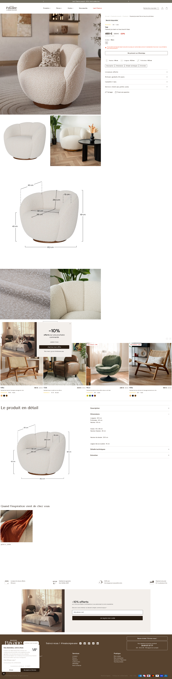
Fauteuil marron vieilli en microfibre (53, 390)
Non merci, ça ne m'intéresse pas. (54, 351)
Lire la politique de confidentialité (12, 662)
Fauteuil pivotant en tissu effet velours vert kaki (99, 390)
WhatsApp (75, 663)
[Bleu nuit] (92, 396)
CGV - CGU (133, 675)
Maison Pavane (13, 675)
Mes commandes (118, 658)
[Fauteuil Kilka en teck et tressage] (21, 364)
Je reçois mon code (107, 618)
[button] (16, 527)
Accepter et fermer (30, 670)
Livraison (74, 656)
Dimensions (119, 66)
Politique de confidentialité (120, 675)
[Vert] (90, 396)
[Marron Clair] (2, 396)
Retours (74, 658)
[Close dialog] (70, 324)
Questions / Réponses (120, 660)
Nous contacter (76, 665)
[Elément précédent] (167, 339)
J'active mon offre (54, 347)
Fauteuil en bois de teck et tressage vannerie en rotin (143, 390)
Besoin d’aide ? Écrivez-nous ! (147, 638)
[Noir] (4, 396)
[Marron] (7, 396)
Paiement (75, 660)
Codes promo (76, 662)
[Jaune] (87, 396)
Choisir (11, 670)
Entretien (143, 66)
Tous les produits (118, 662)
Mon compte (117, 656)
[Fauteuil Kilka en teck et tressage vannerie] (150, 364)
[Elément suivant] (170, 339)
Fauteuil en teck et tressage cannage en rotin (12, 390)
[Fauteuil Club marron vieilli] (64, 364)
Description (109, 66)
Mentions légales (105, 675)
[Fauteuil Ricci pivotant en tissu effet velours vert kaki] (107, 364)
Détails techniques (132, 66)
